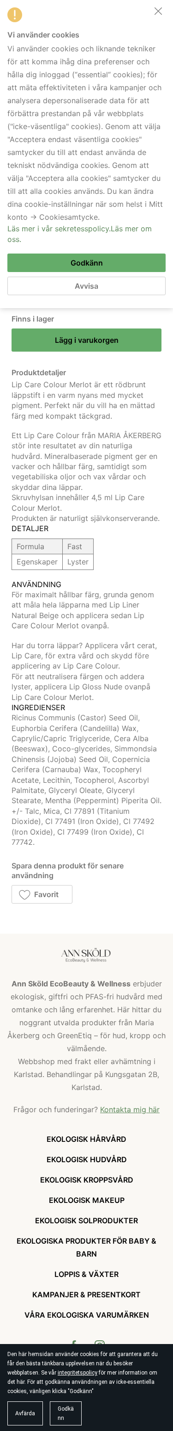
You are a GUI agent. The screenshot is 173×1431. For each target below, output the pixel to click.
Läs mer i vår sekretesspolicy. (59, 228)
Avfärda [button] (25, 1413)
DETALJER (30, 528)
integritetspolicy (77, 1372)
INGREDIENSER (38, 707)
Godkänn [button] (66, 1413)
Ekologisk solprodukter (86, 1220)
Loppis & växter (86, 1274)
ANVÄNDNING (36, 584)
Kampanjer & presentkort (86, 1294)
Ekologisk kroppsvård (86, 1179)
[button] (42, 894)
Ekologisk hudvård (87, 1159)
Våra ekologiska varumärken (86, 1314)
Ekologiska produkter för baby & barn (86, 1247)
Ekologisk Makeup (87, 1200)
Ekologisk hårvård (86, 1139)
